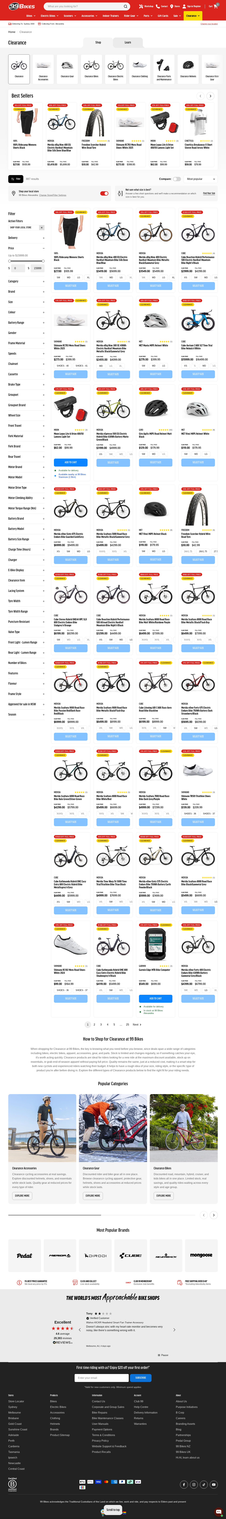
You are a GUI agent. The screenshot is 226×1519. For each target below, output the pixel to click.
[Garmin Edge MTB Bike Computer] (156, 945)
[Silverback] (166, 1255)
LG (78, 277)
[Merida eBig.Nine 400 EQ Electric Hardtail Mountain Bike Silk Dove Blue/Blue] (61, 122)
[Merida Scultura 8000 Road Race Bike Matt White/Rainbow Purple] (156, 594)
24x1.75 (188, 551)
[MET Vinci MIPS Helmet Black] (156, 509)
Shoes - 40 (63, 366)
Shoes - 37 (209, 813)
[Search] (126, 6)
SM (58, 277)
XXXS (102, 551)
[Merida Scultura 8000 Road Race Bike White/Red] (113, 771)
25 (127, 1024)
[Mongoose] (201, 1255)
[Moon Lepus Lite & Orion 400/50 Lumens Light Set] (165, 122)
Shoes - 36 (190, 813)
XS (185, 277)
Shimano (120, 141)
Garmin (142, 966)
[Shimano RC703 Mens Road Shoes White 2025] (130, 122)
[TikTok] (204, 1485)
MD (68, 277)
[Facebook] (184, 1485)
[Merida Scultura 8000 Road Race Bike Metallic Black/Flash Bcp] (198, 594)
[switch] (104, 193)
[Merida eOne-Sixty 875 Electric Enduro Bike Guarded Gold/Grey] (71, 509)
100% (15, 141)
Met (140, 341)
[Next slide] (210, 96)
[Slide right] (214, 1215)
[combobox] (87, 6)
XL (88, 277)
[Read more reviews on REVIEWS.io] (63, 1343)
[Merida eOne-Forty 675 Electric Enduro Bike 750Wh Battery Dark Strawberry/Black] (198, 682)
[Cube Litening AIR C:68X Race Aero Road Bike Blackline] (156, 682)
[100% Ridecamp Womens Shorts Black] (27, 122)
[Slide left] (204, 1215)
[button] (103, 141)
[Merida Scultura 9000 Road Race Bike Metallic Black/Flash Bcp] (113, 682)
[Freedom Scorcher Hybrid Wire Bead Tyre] (96, 122)
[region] (127, 1330)
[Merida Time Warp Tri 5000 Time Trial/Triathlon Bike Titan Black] (113, 856)
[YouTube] (214, 1485)
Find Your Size (209, 193)
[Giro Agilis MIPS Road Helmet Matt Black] (156, 409)
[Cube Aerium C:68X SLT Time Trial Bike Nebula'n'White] (198, 320)
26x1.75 (203, 551)
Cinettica (189, 141)
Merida (50, 141)
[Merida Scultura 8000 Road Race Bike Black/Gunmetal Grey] (198, 856)
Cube (183, 253)
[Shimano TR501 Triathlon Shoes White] (198, 771)
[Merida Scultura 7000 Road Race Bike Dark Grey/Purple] (156, 771)
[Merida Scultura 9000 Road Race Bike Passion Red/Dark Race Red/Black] (71, 682)
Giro (141, 430)
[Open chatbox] (218, 1512)
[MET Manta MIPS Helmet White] (156, 320)
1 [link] (88, 1024)
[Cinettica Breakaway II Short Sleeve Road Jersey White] (199, 122)
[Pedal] (24, 1255)
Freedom (86, 141)
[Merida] (60, 1255)
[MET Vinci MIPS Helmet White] (198, 409)
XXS (114, 551)
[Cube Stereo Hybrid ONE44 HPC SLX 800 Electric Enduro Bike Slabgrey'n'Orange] (71, 594)
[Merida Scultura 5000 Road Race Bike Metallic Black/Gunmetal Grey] (113, 509)
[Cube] (130, 1255)
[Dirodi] (95, 1255)
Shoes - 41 (82, 366)
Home (11, 32)
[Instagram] (194, 1485)
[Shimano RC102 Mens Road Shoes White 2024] (71, 945)
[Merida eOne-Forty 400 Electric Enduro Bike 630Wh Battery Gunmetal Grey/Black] (198, 945)
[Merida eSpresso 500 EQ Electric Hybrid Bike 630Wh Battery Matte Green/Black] (113, 409)
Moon (153, 141)
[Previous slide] (200, 96)
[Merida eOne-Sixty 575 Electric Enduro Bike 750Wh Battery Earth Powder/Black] (156, 856)
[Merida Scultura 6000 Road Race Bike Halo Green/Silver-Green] (71, 771)
